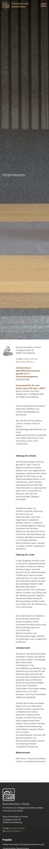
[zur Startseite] (9, 795)
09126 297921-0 (27, 362)
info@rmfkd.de (30, 359)
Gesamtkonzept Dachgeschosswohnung (23, 844)
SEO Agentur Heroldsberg (19, 780)
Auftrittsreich (34, 780)
